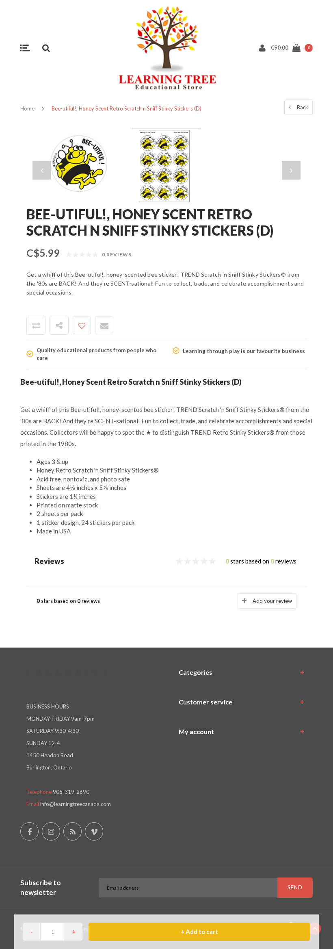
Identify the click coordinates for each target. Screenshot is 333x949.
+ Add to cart (199, 931)
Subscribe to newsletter (40, 887)
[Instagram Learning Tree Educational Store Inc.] (51, 831)
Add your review (272, 601)
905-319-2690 (71, 792)
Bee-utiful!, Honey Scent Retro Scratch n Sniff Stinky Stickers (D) (126, 108)
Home (27, 108)
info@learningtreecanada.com (75, 804)
